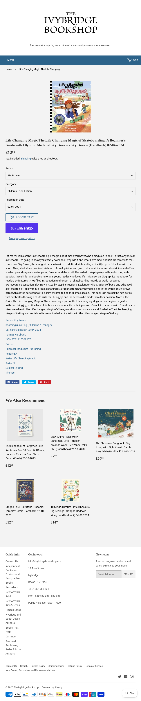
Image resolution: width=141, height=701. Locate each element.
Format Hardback (16, 334)
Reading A (11, 353)
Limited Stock (13, 609)
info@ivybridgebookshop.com (45, 561)
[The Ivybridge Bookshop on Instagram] (132, 677)
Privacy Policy (38, 666)
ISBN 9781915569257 (18, 339)
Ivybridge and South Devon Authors (13, 618)
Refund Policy (75, 666)
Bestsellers (12, 587)
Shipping (26, 158)
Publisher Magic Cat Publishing (23, 348)
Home (9, 69)
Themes (10, 372)
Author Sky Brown (16, 320)
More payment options (22, 238)
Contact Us (12, 561)
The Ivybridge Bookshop (26, 687)
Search (24, 666)
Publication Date (15, 199)
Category (11, 184)
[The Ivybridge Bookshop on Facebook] (126, 677)
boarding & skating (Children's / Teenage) (29, 325)
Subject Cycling (14, 367)
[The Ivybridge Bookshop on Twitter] (119, 677)
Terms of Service (94, 666)
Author (9, 168)
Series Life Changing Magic (21, 358)
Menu (10, 59)
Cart (135, 59)
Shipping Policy (56, 666)
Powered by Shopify (52, 687)
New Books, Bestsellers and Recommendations (30, 670)
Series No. (11, 363)
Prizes (9, 344)
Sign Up (128, 574)
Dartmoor (11, 636)
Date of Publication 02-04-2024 (23, 329)
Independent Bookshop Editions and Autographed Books (13, 574)
